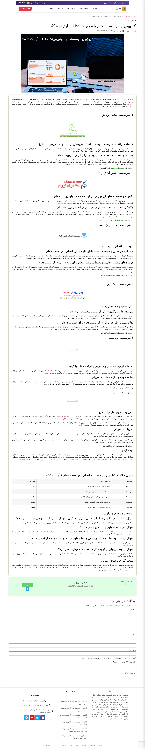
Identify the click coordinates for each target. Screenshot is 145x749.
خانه (135, 16)
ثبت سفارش (24, 9)
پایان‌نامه (74, 164)
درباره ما (52, 8)
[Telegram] (27, 589)
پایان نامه (25, 256)
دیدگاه (133, 609)
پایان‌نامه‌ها (129, 104)
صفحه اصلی (94, 8)
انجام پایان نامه (130, 20)
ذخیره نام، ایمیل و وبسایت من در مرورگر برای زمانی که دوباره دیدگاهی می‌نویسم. (107, 658)
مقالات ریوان (71, 8)
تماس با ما (61, 8)
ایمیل (134, 642)
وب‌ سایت (133, 650)
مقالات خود (67, 203)
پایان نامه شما (99, 459)
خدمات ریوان (84, 8)
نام (134, 634)
